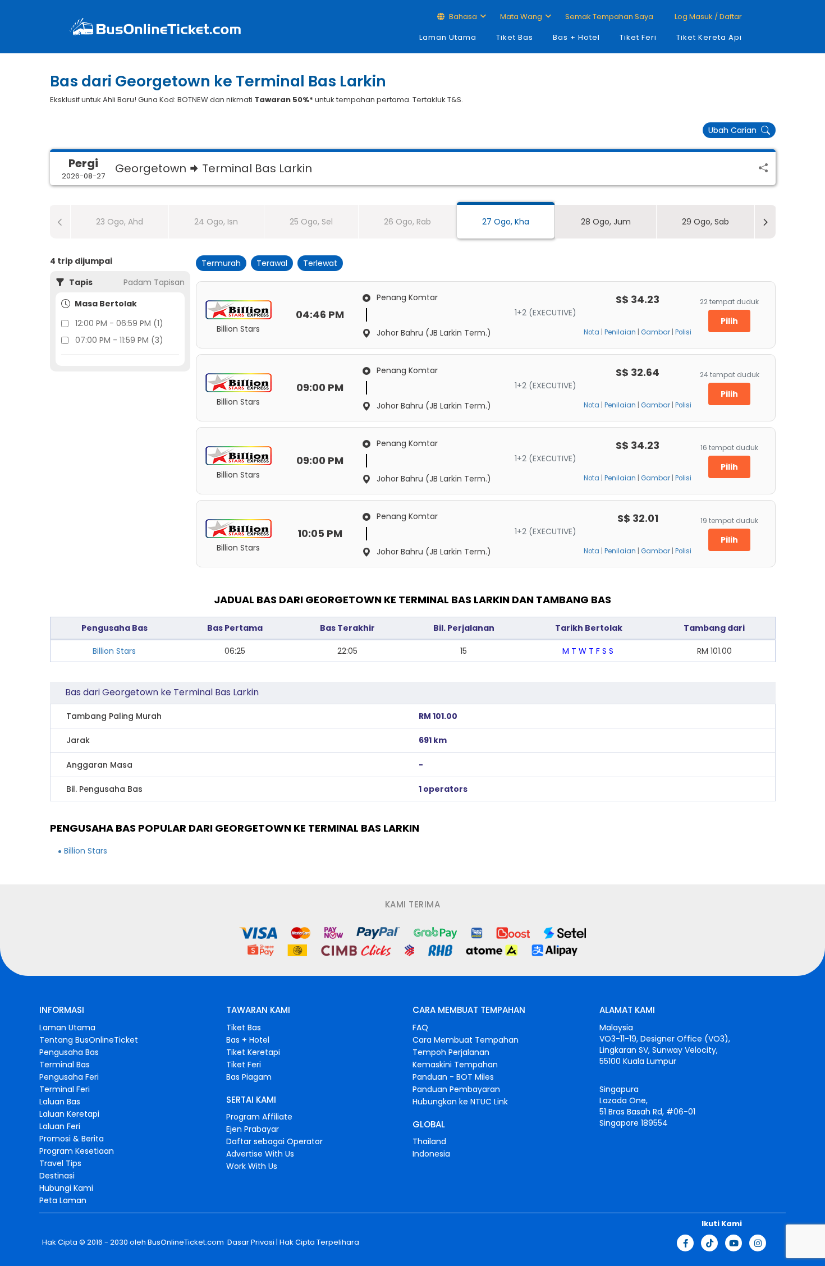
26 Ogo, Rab (407, 221)
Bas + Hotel (576, 37)
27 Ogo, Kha (505, 221)
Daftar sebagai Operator (274, 1141)
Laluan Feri (59, 1126)
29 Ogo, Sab (705, 221)
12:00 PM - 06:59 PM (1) (119, 323)
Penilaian (620, 332)
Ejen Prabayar (252, 1129)
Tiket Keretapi (253, 1052)
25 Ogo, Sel (311, 221)
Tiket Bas (514, 37)
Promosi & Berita (71, 1138)
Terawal (271, 263)
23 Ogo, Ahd (119, 221)
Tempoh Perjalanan (450, 1052)
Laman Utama (447, 37)
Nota (591, 332)
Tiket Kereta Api (709, 37)
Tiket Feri (638, 37)
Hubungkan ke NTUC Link (460, 1101)
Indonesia (431, 1153)
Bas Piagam (249, 1076)
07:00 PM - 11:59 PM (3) (119, 340)
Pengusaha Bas (69, 1052)
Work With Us (251, 1166)
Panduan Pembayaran (456, 1089)
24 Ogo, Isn (216, 221)
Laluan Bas (59, 1101)
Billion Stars (114, 651)
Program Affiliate (259, 1116)
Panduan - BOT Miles (453, 1076)
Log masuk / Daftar (707, 16)
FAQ (420, 1027)
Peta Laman (62, 1200)
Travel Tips (60, 1163)
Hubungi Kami (66, 1188)
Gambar (655, 332)
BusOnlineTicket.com (186, 1242)
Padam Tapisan (154, 282)
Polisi (683, 332)
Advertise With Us (260, 1153)
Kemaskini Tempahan (455, 1064)
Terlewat (320, 263)
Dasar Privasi (250, 1242)
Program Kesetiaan (76, 1151)
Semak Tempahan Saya (609, 16)
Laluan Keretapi (69, 1114)
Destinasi (57, 1175)
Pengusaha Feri (69, 1076)
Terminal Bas (64, 1064)
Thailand (429, 1141)
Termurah (221, 263)
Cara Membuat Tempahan (465, 1039)
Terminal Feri (64, 1089)
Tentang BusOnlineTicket (88, 1039)
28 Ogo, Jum (606, 221)
